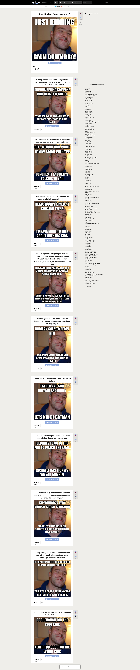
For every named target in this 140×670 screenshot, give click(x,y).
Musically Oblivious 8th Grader (92, 203)
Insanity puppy (88, 183)
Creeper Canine (88, 123)
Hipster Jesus (88, 171)
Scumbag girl (88, 245)
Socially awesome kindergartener (92, 263)
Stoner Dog (87, 268)
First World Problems (89, 142)
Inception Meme (88, 182)
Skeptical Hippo (88, 258)
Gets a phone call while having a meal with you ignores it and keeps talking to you (52, 140)
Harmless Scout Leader (90, 159)
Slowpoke (87, 262)
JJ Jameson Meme (89, 188)
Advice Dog (87, 88)
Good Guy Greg (88, 155)
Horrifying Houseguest (90, 175)
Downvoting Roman (89, 129)
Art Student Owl (88, 99)
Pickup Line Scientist (90, 219)
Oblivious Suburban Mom (90, 205)
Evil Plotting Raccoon (90, 135)
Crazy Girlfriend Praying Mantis (92, 122)
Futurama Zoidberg (89, 151)
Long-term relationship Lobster (92, 197)
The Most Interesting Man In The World (94, 274)
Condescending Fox (89, 117)
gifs (77, 7)
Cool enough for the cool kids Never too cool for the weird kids (52, 613)
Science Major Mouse (90, 240)
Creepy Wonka (88, 125)
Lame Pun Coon (88, 194)
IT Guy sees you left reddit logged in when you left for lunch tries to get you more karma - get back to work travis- (52, 555)
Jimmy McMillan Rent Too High (92, 186)
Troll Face (87, 278)
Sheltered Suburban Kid (90, 255)
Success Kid (88, 269)
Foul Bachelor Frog (89, 145)
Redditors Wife (88, 228)
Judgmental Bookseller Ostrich (92, 191)
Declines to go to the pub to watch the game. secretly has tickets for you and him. (52, 436)
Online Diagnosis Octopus (91, 208)
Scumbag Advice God (90, 242)
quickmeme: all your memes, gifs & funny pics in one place (35, 2)
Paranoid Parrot (88, 214)
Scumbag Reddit (88, 246)
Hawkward (87, 160)
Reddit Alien (87, 226)
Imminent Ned (88, 180)
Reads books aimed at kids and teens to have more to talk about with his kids (52, 197)
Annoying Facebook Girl (90, 95)
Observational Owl (89, 206)
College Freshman (89, 115)
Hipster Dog (87, 168)
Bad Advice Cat (88, 102)
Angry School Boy (89, 92)
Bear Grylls (87, 105)
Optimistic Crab (88, 209)
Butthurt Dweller (88, 111)
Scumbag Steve (88, 249)
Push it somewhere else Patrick (92, 223)
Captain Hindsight (89, 112)
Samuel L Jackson (89, 237)
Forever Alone (88, 143)
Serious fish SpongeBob (90, 251)
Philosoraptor (88, 217)
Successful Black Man (90, 271)
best (50, 2)
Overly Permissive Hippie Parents (92, 212)
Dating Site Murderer (89, 126)
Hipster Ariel (87, 165)
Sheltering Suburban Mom (91, 257)
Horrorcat (87, 177)
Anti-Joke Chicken (89, 97)
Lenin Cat (87, 195)
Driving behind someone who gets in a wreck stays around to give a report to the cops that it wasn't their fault (52, 82)
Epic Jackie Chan (89, 134)
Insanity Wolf (88, 185)
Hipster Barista (88, 166)
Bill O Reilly (87, 106)
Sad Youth (87, 235)
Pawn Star (87, 215)
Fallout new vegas (89, 137)
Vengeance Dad (88, 282)
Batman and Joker (89, 103)
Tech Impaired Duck (89, 272)
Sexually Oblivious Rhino (90, 252)
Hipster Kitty (87, 172)
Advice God (87, 89)
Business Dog (88, 109)
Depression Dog (88, 128)
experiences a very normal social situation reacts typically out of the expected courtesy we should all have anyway (52, 495)
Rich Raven (87, 232)
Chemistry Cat (88, 114)
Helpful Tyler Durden (89, 162)
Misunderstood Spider (90, 202)
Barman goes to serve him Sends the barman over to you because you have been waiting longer (52, 321)
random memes (56, 2)
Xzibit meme (87, 285)
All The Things (88, 91)
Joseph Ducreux (88, 189)
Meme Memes (88, 200)
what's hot (44, 2)
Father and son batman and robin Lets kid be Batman (52, 379)
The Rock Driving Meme (90, 275)
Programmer (87, 222)
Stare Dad (87, 266)
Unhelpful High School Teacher (92, 280)
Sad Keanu (87, 234)
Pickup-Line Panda (89, 220)
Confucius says (88, 119)
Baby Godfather (88, 100)
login (106, 2)
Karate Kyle (87, 192)
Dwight (86, 131)
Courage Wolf (88, 120)
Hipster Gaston (88, 169)
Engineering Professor (90, 132)
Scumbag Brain (88, 243)
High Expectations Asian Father (92, 163)
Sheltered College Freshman (91, 254)
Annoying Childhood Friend (91, 94)
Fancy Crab (87, 140)
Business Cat (88, 108)
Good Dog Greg (88, 154)
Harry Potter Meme (89, 174)
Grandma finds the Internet (91, 157)
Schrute (86, 238)
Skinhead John (88, 260)
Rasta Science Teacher (90, 225)
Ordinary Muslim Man (90, 211)
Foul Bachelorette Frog (90, 146)
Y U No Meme (88, 286)
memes (73, 7)
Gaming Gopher (88, 152)
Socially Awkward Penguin (91, 265)
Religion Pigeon (88, 231)
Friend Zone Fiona (89, 148)
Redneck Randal (88, 229)
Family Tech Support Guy (91, 139)
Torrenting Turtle (88, 277)
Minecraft (87, 199)
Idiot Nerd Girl (88, 179)
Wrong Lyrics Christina (90, 283)
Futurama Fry (88, 149)
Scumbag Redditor (89, 248)
